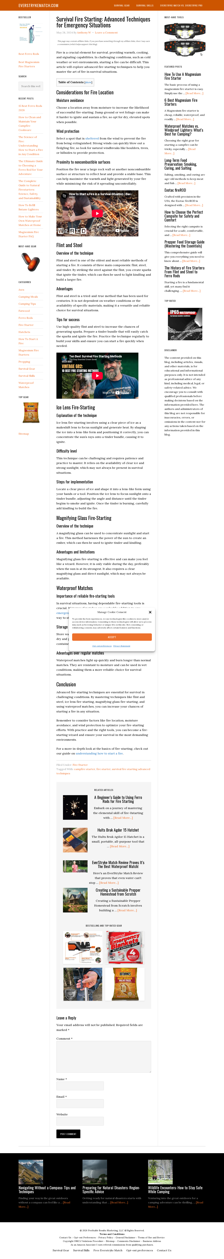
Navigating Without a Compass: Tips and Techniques (47, 1189)
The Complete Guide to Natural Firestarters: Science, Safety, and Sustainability (30, 189)
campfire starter (84, 769)
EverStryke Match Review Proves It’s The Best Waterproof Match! (118, 864)
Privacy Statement (121, 646)
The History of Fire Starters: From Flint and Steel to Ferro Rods (184, 271)
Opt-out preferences (102, 646)
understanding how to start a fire (99, 753)
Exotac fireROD (175, 190)
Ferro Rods (26, 317)
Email (61, 1097)
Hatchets (24, 332)
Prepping (24, 361)
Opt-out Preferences (85, 1237)
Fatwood (24, 310)
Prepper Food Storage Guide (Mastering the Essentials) (184, 244)
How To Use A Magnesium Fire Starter (182, 76)
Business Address (152, 1241)
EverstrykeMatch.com (39, 5)
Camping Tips (27, 303)
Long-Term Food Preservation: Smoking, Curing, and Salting (180, 164)
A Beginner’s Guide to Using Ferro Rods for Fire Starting (118, 799)
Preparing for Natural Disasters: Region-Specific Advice (111, 1189)
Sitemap (24, 433)
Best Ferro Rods (29, 53)
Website (62, 1114)
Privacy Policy (106, 1237)
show (88, 82)
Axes (21, 289)
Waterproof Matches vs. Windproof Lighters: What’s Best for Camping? (183, 130)
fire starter (103, 769)
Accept (112, 637)
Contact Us (65, 1237)
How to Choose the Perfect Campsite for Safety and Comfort (183, 216)
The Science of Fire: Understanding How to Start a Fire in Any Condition (31, 145)
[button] (150, 612)
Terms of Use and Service (151, 1237)
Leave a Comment (106, 32)
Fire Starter (80, 764)
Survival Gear (27, 368)
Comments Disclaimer (129, 1241)
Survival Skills (27, 375)
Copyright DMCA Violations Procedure (83, 1241)
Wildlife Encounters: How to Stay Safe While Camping (175, 1189)
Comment (64, 1038)
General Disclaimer (126, 1237)
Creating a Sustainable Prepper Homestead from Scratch (118, 892)
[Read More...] (123, 818)
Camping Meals (28, 296)
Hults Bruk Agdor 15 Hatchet (118, 830)
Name (61, 1079)
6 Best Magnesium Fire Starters (180, 102)
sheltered (92, 138)
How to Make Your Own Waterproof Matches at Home (30, 221)
